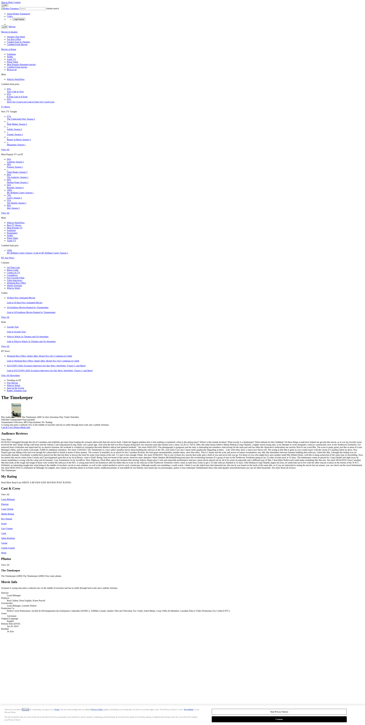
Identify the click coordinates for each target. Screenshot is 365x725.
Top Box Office (14, 39)
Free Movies (12, 383)
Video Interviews (14, 280)
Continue (279, 719)
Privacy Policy (97, 709)
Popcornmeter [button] (34, 422)
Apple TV (11, 59)
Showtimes (15, 375)
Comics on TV (13, 272)
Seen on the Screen (15, 388)
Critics (10, 16)
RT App (5, 258)
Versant (25, 709)
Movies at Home (8, 49)
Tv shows (5, 107)
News (11, 258)
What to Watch (16, 79)
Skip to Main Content (11, 2)
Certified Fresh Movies (17, 44)
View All (5, 149)
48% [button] (26, 422)
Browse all (12, 69)
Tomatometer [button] (7, 422)
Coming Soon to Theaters (18, 42)
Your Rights (188, 709)
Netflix (10, 57)
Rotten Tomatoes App (17, 390)
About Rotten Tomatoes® (18, 14)
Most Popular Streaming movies (21, 64)
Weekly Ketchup (14, 285)
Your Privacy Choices (279, 712)
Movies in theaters (9, 32)
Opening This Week (16, 37)
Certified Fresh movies (17, 67)
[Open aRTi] (4, 5)
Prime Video (12, 62)
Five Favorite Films (15, 278)
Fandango (11, 54)
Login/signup (19, 19)
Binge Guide (12, 270)
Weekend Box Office (16, 283)
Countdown (12, 275)
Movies (12, 26)
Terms (57, 709)
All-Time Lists (13, 267)
